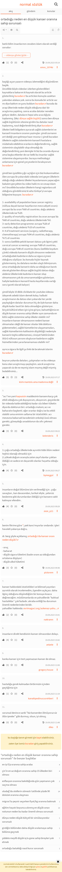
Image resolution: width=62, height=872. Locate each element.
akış (11, 11)
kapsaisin (21, 396)
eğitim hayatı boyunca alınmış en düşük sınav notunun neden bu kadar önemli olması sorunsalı (27, 809)
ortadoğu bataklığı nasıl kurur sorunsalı (22, 848)
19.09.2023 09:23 (52, 431)
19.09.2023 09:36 (52, 567)
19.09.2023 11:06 (52, 665)
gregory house (46, 669)
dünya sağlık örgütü (29, 118)
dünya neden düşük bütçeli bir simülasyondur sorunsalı (26, 819)
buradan (18, 96)
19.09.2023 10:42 (52, 640)
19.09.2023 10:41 (52, 615)
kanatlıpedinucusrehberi (40, 698)
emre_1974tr (46, 67)
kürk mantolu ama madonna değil (36, 381)
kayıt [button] (39, 737)
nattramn (48, 619)
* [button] (22, 525)
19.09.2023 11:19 (52, 693)
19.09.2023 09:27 (52, 470)
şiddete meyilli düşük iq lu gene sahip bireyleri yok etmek (28, 840)
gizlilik (44, 867)
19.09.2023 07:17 (52, 377)
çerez (38, 867)
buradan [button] (29, 743)
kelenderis (48, 435)
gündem (31, 11)
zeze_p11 (48, 511)
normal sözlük (31, 4)
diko (51, 727)
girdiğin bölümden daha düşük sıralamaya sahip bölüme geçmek (27, 829)
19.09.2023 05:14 (52, 62)
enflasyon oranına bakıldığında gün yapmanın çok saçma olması (28, 783)
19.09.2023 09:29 (52, 506)
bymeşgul (48, 475)
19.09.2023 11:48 (52, 722)
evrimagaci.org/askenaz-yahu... (40, 608)
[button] (22, 62)
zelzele (49, 644)
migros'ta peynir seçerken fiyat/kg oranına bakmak (29, 801)
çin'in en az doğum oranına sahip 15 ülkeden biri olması (27, 772)
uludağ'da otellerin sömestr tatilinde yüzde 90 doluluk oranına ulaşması (26, 793)
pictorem (48, 572)
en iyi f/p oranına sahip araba (17, 764)
